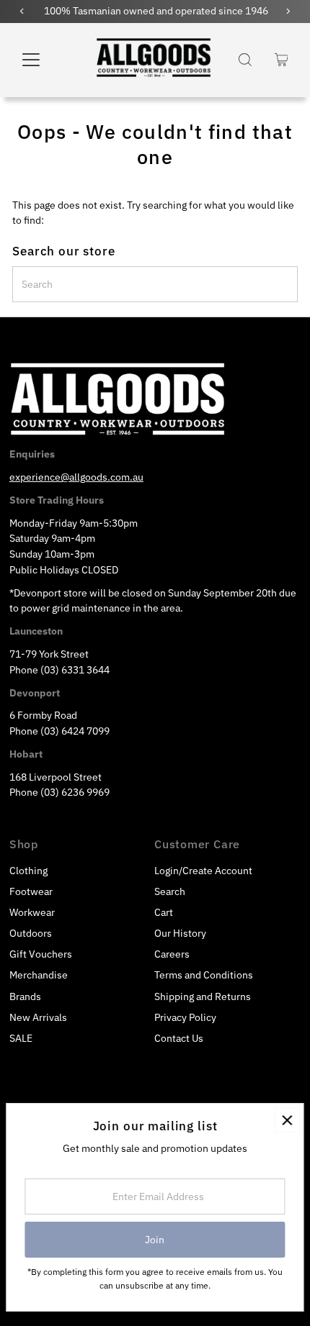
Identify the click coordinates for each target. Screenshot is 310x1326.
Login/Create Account (203, 870)
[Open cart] (281, 59)
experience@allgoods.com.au (76, 477)
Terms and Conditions (203, 974)
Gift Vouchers (40, 954)
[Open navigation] (46, 60)
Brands (25, 996)
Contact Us (178, 1038)
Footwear (31, 891)
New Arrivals (38, 1017)
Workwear (32, 912)
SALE (20, 1038)
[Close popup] (286, 1119)
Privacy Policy (185, 1017)
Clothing (28, 870)
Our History (180, 933)
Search (169, 891)
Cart (163, 912)
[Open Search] (245, 59)
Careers (172, 954)
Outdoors (30, 933)
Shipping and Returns (202, 996)
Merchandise (38, 974)
